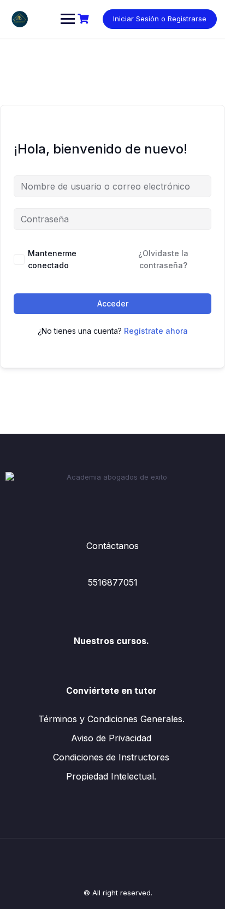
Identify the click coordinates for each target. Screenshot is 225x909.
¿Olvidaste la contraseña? (163, 259)
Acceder (112, 303)
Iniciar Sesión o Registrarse (159, 18)
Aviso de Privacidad (111, 738)
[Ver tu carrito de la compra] (85, 19)
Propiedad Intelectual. (111, 776)
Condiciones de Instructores (111, 757)
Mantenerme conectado (52, 259)
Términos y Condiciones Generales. (111, 718)
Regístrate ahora (156, 330)
